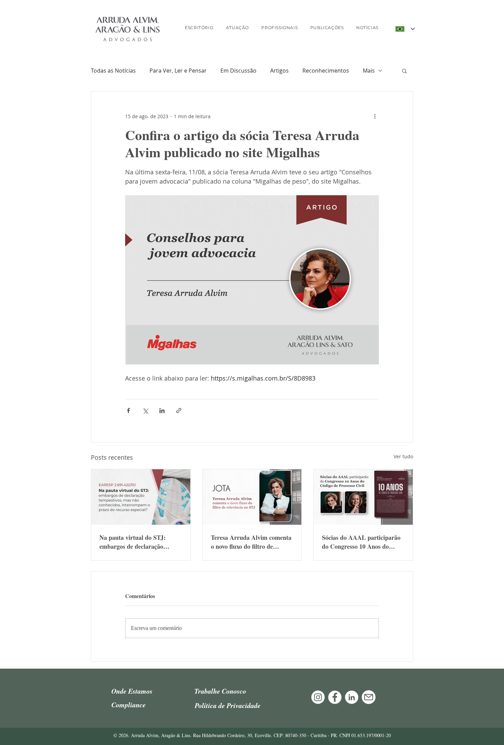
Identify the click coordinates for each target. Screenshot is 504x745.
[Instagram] (318, 697)
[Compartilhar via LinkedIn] (162, 410)
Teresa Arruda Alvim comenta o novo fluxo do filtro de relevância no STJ (251, 542)
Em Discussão (238, 70)
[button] (404, 70)
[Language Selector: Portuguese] (405, 29)
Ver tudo (403, 456)
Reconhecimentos (325, 70)
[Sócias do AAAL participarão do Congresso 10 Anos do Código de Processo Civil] (363, 497)
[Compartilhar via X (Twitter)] (145, 410)
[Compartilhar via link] (179, 410)
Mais (369, 70)
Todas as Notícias (113, 70)
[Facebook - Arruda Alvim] (334, 697)
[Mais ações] (375, 116)
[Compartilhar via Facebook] (128, 410)
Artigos (279, 70)
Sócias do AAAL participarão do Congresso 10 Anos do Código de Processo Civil (361, 542)
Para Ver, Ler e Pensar (178, 70)
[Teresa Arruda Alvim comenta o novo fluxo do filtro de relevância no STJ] (252, 497)
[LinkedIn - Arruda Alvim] (351, 697)
